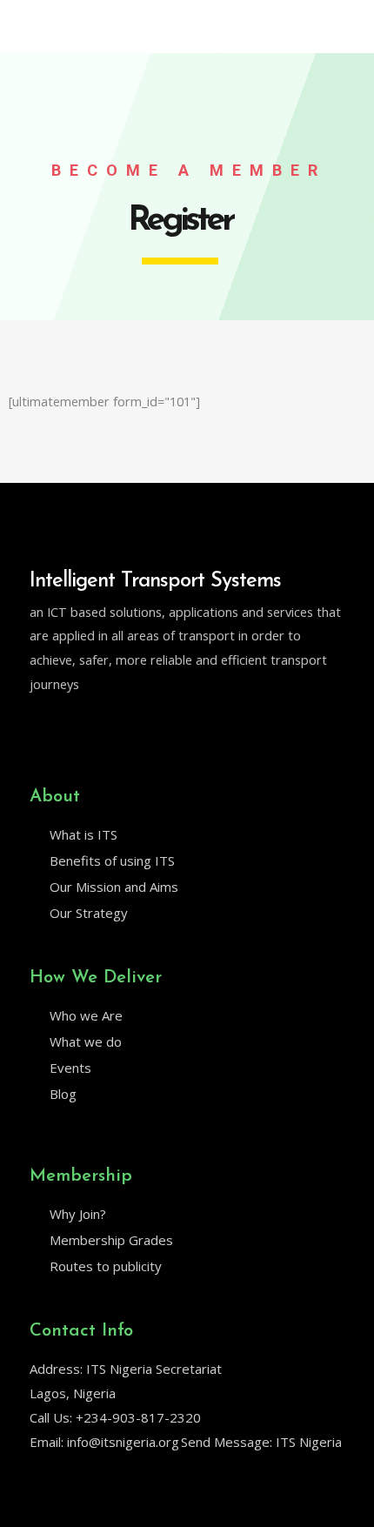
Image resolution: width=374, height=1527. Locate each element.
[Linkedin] (74, 728)
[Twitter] (37, 728)
